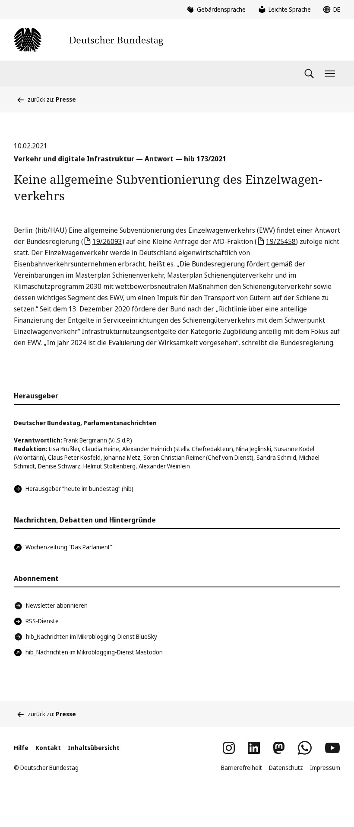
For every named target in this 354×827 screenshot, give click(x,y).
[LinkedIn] (254, 748)
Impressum (325, 767)
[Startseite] (88, 40)
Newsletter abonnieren (57, 605)
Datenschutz (286, 767)
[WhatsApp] (305, 748)
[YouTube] (332, 748)
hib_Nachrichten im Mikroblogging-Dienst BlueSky (91, 636)
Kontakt (48, 748)
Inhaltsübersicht (94, 748)
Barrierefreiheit (241, 767)
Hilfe (21, 748)
